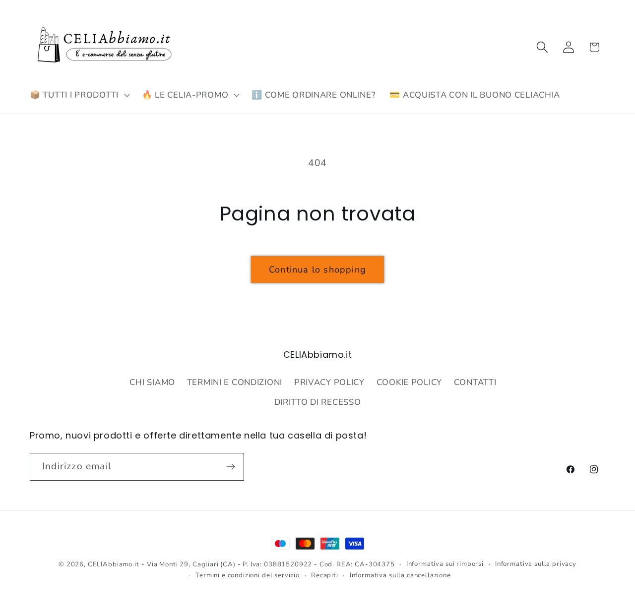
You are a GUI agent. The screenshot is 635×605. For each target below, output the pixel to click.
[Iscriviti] (230, 467)
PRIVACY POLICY (329, 381)
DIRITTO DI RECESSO (317, 401)
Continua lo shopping (317, 269)
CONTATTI (475, 381)
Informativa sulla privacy (535, 563)
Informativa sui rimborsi (445, 563)
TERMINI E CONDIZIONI (234, 381)
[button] (79, 95)
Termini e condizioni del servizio (247, 575)
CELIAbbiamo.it (113, 564)
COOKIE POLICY (409, 381)
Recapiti (324, 575)
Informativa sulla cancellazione (400, 575)
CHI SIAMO (152, 381)
